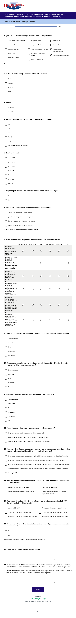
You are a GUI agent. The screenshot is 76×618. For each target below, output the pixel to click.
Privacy (34, 612)
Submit (38, 589)
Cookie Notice (41, 612)
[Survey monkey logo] (38, 598)
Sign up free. (48, 601)
